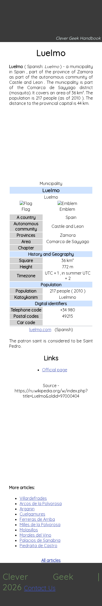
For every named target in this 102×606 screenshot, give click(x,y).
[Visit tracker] (5, 603)
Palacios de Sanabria (40, 540)
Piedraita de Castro (38, 545)
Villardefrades (33, 498)
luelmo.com (40, 329)
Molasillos (29, 529)
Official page (54, 369)
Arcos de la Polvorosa (41, 503)
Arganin (27, 508)
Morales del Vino (35, 535)
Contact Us (39, 588)
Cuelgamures (32, 514)
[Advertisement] (51, 143)
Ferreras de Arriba (37, 519)
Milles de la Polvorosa (40, 524)
